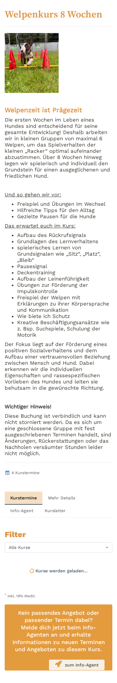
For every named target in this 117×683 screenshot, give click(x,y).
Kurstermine (23, 497)
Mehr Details (61, 497)
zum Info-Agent (82, 664)
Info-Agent (21, 510)
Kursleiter (55, 510)
